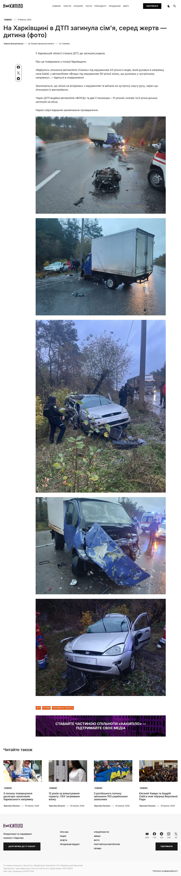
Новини (7, 20)
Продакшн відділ (69, 844)
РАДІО (63, 836)
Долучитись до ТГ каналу (21, 846)
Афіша (97, 836)
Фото (97, 840)
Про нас (64, 832)
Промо (97, 848)
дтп (38, 708)
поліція (46, 708)
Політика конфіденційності (165, 871)
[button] (169, 6)
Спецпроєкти (101, 832)
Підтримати (152, 6)
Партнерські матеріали (107, 844)
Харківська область (63, 708)
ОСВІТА (63, 840)
